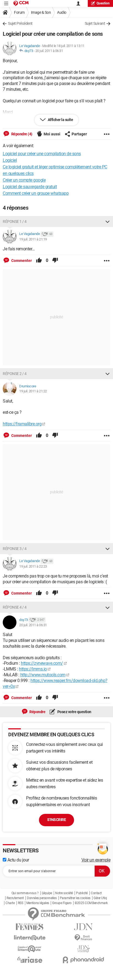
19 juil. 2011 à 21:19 (33, 239)
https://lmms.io (33, 669)
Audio (61, 12)
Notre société (64, 893)
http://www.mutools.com (43, 674)
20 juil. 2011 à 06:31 (49, 51)
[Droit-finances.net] (83, 937)
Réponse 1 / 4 (15, 221)
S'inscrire (56, 819)
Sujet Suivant (95, 23)
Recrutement (15, 898)
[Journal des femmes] (29, 926)
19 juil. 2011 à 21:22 (33, 391)
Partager (79, 134)
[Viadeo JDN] (83, 948)
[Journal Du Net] (83, 926)
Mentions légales (37, 903)
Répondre (37, 712)
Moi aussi (52, 134)
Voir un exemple (96, 860)
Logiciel (10, 160)
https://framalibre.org (22, 423)
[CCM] (21, 3)
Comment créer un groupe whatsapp (36, 193)
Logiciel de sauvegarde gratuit (30, 186)
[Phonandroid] (83, 959)
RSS (20, 903)
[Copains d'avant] (29, 948)
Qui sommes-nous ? (25, 893)
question (103, 3)
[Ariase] (29, 960)
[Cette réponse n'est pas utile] (55, 260)
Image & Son (41, 12)
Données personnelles (41, 898)
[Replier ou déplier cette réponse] (107, 221)
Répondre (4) (21, 134)
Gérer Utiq (100, 898)
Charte (10, 903)
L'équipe (47, 893)
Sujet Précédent (20, 23)
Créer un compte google (24, 180)
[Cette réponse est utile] (39, 260)
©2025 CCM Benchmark (91, 903)
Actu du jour (17, 860)
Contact (96, 893)
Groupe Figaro (62, 903)
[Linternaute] (29, 937)
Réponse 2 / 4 (15, 373)
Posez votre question (73, 712)
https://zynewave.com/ (42, 663)
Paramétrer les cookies (75, 898)
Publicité (82, 893)
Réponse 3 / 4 (15, 548)
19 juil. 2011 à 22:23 (33, 566)
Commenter (21, 260)
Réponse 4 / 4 (15, 607)
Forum (19, 12)
